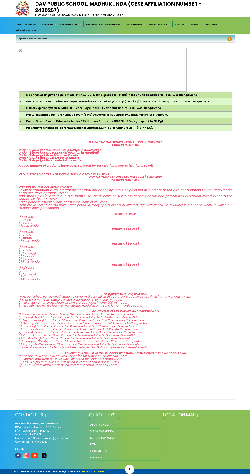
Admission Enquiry (26, 30)
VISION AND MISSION (102, 431)
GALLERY (195, 24)
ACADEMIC (47, 24)
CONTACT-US (98, 451)
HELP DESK (211, 24)
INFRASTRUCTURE (158, 24)
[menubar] (124, 27)
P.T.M (93, 444)
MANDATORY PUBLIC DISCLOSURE (102, 24)
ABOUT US (30, 24)
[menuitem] (18, 24)
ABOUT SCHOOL (99, 424)
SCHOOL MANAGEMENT (104, 438)
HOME (19, 24)
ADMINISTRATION (69, 24)
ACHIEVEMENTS (134, 24)
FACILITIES (179, 24)
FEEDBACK (96, 457)
